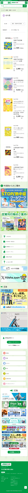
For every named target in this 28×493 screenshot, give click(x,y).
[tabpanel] (14, 198)
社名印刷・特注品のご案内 (4, 478)
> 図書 (6, 10)
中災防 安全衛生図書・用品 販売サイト (6, 0)
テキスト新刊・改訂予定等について (15, 478)
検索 (25, 5)
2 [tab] (12, 208)
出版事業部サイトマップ (14, 485)
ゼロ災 (14, 10)
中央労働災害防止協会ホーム (22, 0)
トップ (3, 10)
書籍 (10, 10)
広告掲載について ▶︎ (15, 452)
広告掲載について (13, 479)
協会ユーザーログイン (14, 342)
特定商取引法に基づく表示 (14, 482)
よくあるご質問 (3, 479)
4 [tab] (15, 208)
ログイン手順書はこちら (14, 345)
